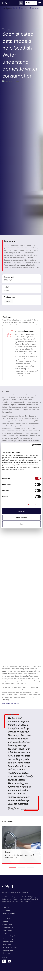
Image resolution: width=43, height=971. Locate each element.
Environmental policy (9, 936)
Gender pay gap (7, 939)
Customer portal (7, 927)
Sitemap (5, 921)
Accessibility (6, 919)
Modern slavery (7, 941)
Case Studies (6, 8)
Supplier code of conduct (10, 947)
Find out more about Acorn (11, 703)
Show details (32, 505)
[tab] (12, 867)
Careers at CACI (7, 950)
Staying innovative (8, 913)
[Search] (21, 3)
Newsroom (6, 953)
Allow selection (21, 517)
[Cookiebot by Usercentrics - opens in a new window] (32, 445)
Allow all (21, 511)
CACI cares (6, 910)
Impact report (7, 944)
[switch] (38, 484)
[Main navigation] (40, 3)
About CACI (6, 907)
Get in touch (30, 3)
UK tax (4, 933)
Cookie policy (7, 924)
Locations (5, 916)
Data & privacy (7, 930)
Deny (21, 524)
